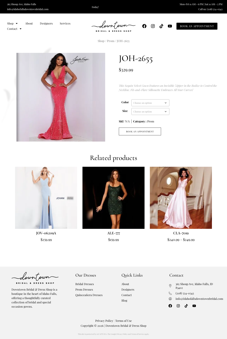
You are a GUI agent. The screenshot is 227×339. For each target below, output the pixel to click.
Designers (46, 23)
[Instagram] (153, 26)
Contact (12, 29)
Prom (110, 41)
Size (125, 111)
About (29, 23)
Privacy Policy (104, 321)
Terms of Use (123, 321)
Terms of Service (137, 334)
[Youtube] (170, 26)
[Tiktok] (161, 26)
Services (65, 23)
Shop (10, 23)
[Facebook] (144, 26)
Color (125, 102)
